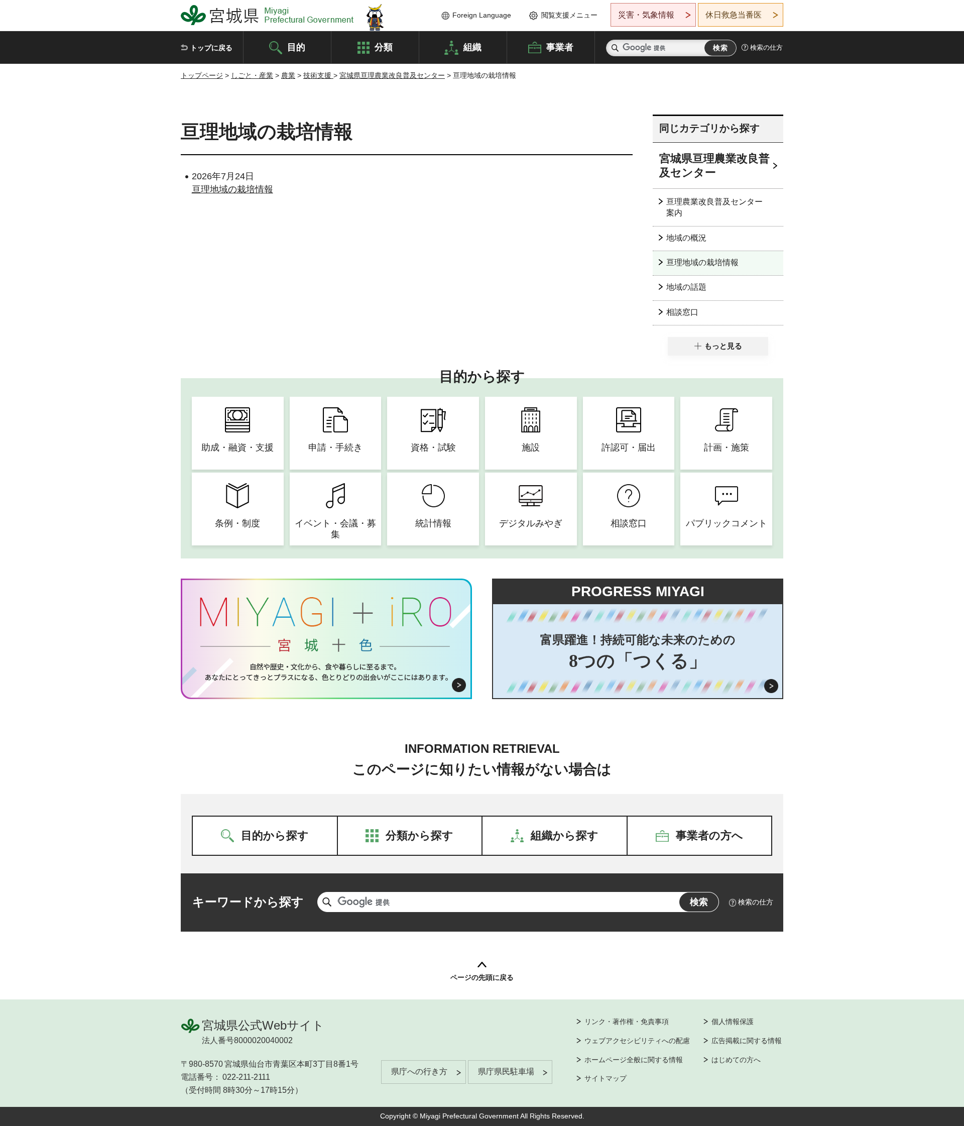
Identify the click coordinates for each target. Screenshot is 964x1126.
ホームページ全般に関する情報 (633, 1060)
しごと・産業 (252, 75)
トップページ (202, 75)
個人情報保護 (732, 1022)
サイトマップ (605, 1078)
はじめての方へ (736, 1060)
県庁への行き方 (419, 1071)
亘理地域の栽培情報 (232, 189)
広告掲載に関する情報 (746, 1041)
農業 (288, 75)
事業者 (559, 47)
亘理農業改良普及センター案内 (714, 207)
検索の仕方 (766, 47)
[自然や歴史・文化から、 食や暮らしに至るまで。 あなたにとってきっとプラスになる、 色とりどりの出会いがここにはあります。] (326, 672)
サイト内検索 (615, 48)
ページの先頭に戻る (482, 977)
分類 (384, 47)
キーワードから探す (248, 902)
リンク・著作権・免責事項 (626, 1022)
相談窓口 (682, 312)
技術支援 (318, 75)
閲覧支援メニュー (569, 15)
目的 (296, 47)
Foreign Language (481, 15)
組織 (472, 47)
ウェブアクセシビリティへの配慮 (637, 1041)
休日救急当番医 (733, 15)
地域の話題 (686, 287)
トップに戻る (211, 48)
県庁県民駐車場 (506, 1071)
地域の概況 (686, 238)
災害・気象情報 (646, 15)
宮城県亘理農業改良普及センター (392, 75)
